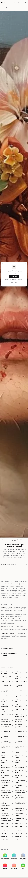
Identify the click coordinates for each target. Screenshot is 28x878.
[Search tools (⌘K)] (14, 2)
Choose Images (14, 276)
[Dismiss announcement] (26, 565)
